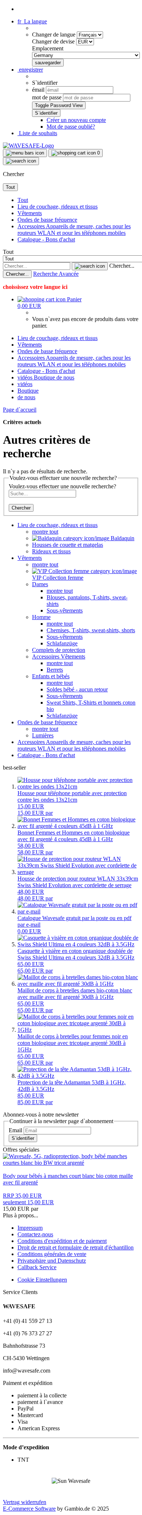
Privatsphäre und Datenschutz (51, 1261)
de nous (65, 377)
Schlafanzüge (62, 643)
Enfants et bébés (51, 676)
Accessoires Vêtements (58, 656)
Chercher (21, 508)
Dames (40, 584)
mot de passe (47, 97)
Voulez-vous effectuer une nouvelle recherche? (62, 486)
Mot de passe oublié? (71, 126)
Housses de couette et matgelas (67, 545)
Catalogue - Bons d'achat (46, 239)
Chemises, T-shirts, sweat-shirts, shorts (91, 630)
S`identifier (23, 1138)
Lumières (43, 735)
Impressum (30, 1228)
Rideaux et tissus (51, 551)
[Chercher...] (90, 266)
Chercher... (121, 266)
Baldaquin (121, 538)
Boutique (45, 377)
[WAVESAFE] (28, 145)
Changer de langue (54, 34)
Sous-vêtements (65, 610)
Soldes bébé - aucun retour (77, 689)
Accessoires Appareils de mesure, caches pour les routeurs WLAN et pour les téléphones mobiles (74, 229)
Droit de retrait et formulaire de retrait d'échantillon (75, 1247)
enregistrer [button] (30, 69)
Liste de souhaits (37, 133)
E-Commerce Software (29, 1509)
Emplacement (47, 48)
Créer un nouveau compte (76, 120)
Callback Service (36, 1267)
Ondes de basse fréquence (47, 220)
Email (15, 1130)
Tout (22, 200)
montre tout (45, 531)
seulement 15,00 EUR (28, 1198)
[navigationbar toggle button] (25, 153)
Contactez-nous (35, 1234)
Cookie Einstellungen (42, 1280)
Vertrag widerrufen (24, 1502)
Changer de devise (54, 41)
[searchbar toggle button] (21, 161)
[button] (32, 21)
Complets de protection (58, 650)
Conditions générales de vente (51, 1254)
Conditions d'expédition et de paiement (62, 1241)
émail (38, 90)
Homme (41, 617)
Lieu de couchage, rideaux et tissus (57, 206)
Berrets (55, 670)
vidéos (25, 377)
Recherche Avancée (56, 274)
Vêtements (29, 213)
